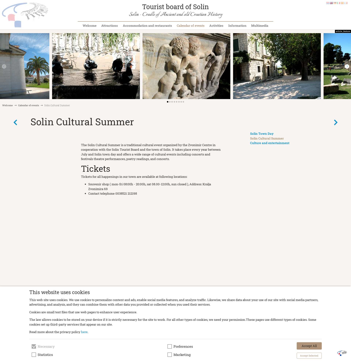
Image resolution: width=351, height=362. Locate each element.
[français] (345, 2)
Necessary (46, 346)
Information (237, 25)
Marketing (182, 354)
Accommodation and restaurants (147, 25)
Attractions (109, 25)
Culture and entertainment (269, 143)
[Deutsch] (334, 2)
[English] (331, 2)
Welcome (90, 25)
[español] (342, 2)
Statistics (45, 354)
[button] (347, 66)
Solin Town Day (262, 133)
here (84, 332)
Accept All (309, 346)
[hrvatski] (327, 2)
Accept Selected (309, 355)
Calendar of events (191, 25)
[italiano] (338, 2)
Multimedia (259, 25)
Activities (216, 25)
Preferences (183, 346)
